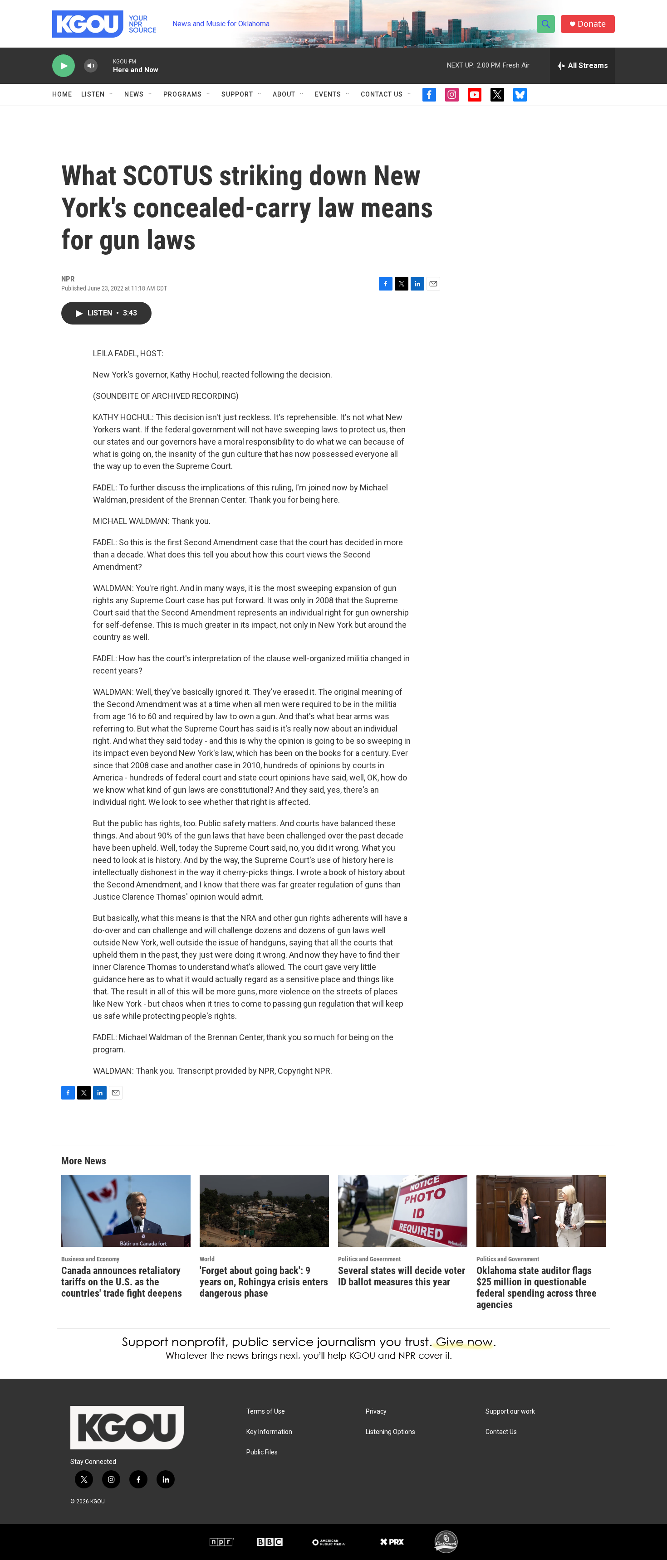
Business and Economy (90, 1259)
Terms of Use (265, 1411)
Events (328, 94)
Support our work (510, 1411)
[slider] (105, 65)
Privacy (376, 1411)
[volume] (90, 66)
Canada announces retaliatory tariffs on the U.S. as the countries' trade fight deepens (121, 1282)
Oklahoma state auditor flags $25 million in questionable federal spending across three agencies (536, 1287)
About (284, 94)
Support (237, 94)
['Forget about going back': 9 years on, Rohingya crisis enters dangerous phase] (264, 1211)
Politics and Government (369, 1259)
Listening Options (390, 1432)
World (207, 1259)
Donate (592, 24)
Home (62, 94)
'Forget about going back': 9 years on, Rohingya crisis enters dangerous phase (264, 1282)
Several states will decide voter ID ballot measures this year (401, 1276)
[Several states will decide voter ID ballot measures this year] (402, 1211)
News (134, 94)
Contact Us (382, 94)
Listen (93, 94)
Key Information (269, 1432)
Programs (182, 94)
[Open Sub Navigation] (111, 94)
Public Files (262, 1452)
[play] (63, 66)
